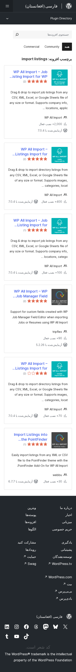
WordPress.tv (60, 564)
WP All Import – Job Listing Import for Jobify (30, 223)
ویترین (32, 508)
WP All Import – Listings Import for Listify (31, 151)
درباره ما (66, 508)
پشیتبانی (66, 550)
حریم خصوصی (62, 529)
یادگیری (67, 542)
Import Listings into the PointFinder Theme (30, 437)
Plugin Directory (61, 18)
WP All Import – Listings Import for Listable (31, 366)
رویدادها (31, 550)
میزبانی (67, 522)
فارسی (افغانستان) (49, 617)
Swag (30, 564)
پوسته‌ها (31, 515)
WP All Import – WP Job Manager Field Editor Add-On (30, 293)
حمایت (29, 557)
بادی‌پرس (63, 598)
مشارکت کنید (27, 542)
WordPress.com (58, 577)
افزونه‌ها (30, 522)
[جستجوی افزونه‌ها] (17, 35)
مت (67, 584)
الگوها (32, 529)
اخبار (68, 515)
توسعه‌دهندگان (62, 557)
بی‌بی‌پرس (63, 591)
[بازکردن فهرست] (6, 6)
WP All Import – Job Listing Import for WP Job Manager (29, 74)
